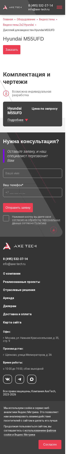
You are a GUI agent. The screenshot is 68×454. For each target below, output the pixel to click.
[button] (29, 30)
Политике (40, 223)
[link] (40, 5)
